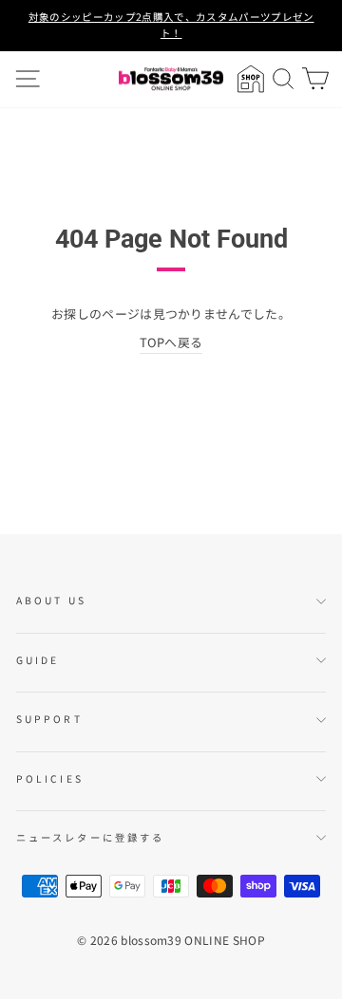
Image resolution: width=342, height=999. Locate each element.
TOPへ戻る (171, 342)
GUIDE (37, 660)
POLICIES (50, 778)
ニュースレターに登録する (90, 837)
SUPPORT (49, 719)
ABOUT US (51, 600)
